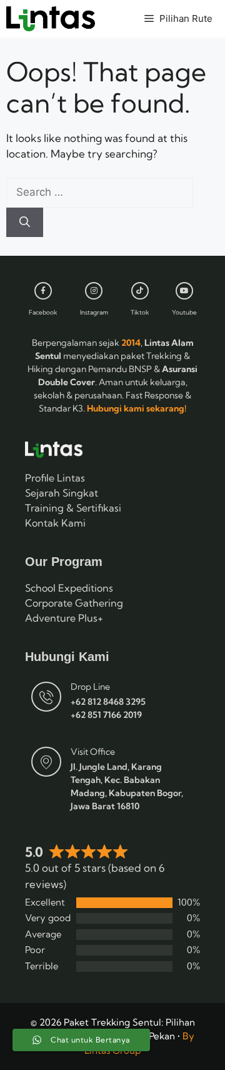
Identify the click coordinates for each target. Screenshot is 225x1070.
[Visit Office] (46, 762)
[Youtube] (184, 291)
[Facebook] (43, 291)
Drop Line (90, 686)
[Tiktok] (140, 291)
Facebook (43, 312)
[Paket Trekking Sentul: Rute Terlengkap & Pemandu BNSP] (50, 19)
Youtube (184, 312)
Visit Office (93, 751)
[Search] (24, 223)
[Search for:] (99, 191)
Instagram (94, 312)
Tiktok (140, 312)
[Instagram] (93, 291)
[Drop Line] (46, 697)
